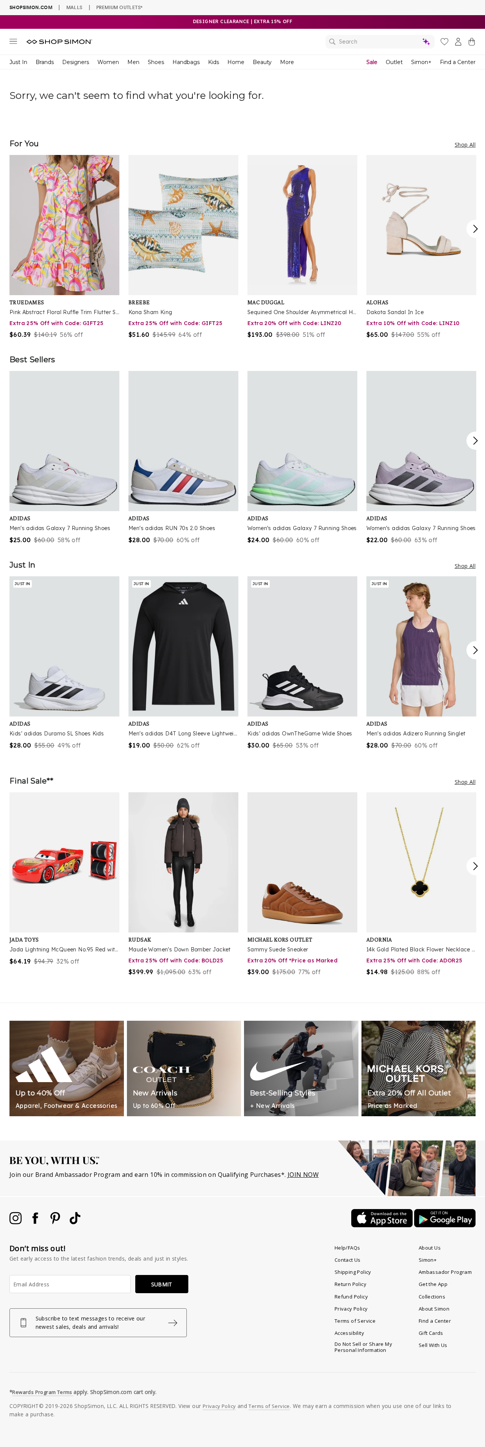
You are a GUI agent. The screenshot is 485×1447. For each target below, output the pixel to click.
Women (108, 62)
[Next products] (475, 229)
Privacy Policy (351, 1308)
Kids (213, 62)
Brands (45, 62)
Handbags (186, 62)
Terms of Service (355, 1320)
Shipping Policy (353, 1272)
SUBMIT (161, 1284)
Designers (75, 62)
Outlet (394, 62)
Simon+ (421, 62)
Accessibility (349, 1333)
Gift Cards (431, 1333)
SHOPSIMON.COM (30, 7)
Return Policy (350, 1284)
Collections (432, 1296)
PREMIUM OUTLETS (119, 7)
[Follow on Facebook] (36, 1222)
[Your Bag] (472, 43)
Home (235, 62)
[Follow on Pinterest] (56, 1222)
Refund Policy (351, 1296)
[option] (64, 247)
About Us (430, 1247)
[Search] (380, 41)
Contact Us (348, 1259)
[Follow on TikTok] (75, 1222)
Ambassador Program (445, 1272)
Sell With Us (433, 1345)
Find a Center (458, 62)
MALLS (74, 7)
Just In (18, 62)
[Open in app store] (382, 1225)
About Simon (434, 1308)
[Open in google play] (445, 1225)
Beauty (262, 62)
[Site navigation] (13, 43)
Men (133, 62)
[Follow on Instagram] (16, 1222)
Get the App (433, 1284)
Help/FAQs (347, 1247)
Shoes (156, 62)
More (287, 62)
